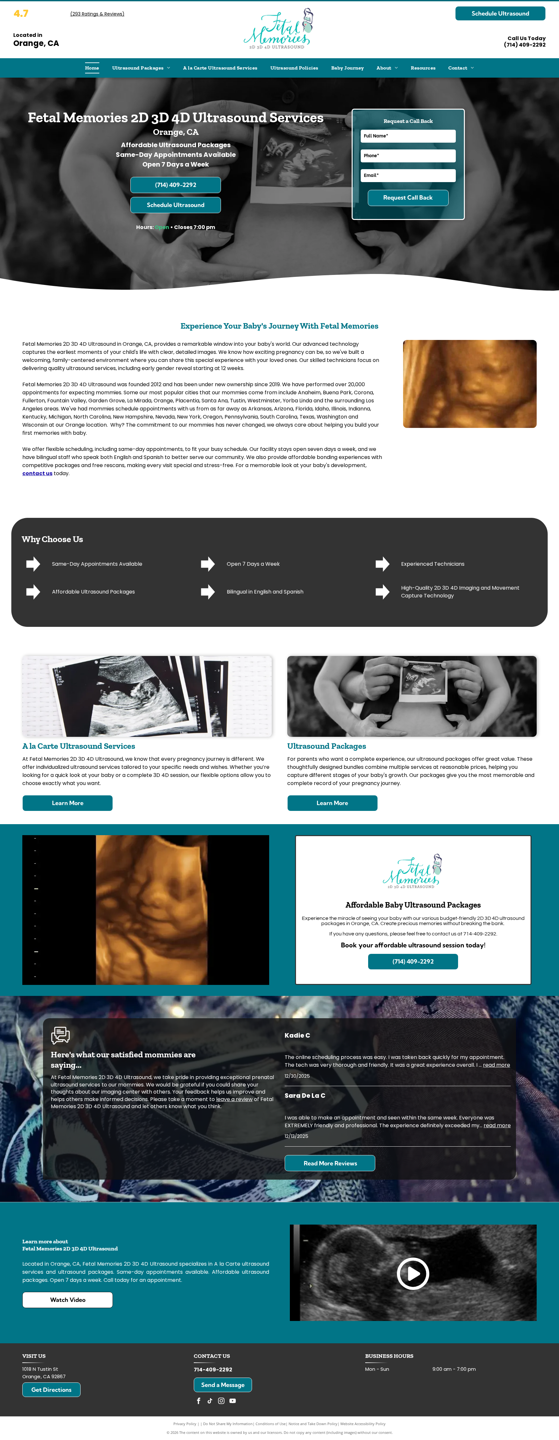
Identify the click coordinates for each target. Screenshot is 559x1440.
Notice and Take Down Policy (313, 1423)
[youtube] (232, 1401)
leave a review (234, 1099)
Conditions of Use (271, 1423)
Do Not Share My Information (228, 1423)
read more (496, 1065)
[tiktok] (210, 1401)
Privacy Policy (184, 1423)
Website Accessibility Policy (363, 1423)
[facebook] (198, 1401)
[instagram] (221, 1401)
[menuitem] (92, 67)
